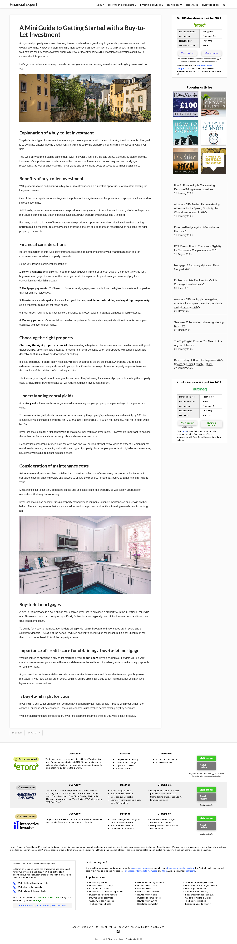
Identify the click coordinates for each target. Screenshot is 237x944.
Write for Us (109, 927)
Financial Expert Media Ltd (122, 939)
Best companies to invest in (198, 904)
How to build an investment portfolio (106, 891)
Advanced (152, 871)
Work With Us (90, 927)
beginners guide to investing (180, 868)
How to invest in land (147, 885)
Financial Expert (23, 4)
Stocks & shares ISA (190, 382)
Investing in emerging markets (103, 895)
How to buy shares (98, 882)
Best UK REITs (144, 888)
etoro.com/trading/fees (209, 61)
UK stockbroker (192, 18)
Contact (124, 927)
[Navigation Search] (224, 4)
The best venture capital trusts (199, 882)
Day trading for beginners (101, 898)
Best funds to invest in (147, 904)
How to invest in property (101, 885)
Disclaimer (158, 927)
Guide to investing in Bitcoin (198, 898)
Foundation (129, 871)
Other (164, 871)
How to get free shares (195, 888)
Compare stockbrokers (100, 888)
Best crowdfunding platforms (150, 882)
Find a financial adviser (148, 891)
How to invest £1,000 (147, 901)
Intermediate (141, 871)
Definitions (190, 871)
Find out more (26, 905)
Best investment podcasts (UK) (199, 895)
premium (17, 733)
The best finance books (100, 904)
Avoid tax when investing (196, 891)
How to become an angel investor (201, 885)
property (34, 733)
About (76, 927)
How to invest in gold (147, 895)
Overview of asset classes (101, 901)
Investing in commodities (149, 898)
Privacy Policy (140, 927)
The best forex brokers (195, 901)
